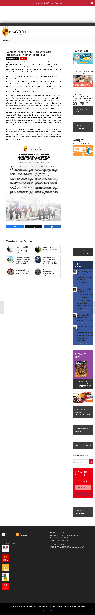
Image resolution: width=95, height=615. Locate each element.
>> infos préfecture (79, 512)
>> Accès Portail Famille (82, 430)
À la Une (23, 58)
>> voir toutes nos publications (83, 384)
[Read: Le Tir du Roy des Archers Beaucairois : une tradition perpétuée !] (75, 272)
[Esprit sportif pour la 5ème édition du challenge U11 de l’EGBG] (2, 307)
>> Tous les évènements (86, 252)
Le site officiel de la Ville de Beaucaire (48, 3)
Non (51, 610)
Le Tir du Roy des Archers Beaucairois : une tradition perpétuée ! (84, 277)
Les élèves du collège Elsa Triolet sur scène (84, 318)
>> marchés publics (83, 445)
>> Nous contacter (79, 127)
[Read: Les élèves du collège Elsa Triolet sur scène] (75, 315)
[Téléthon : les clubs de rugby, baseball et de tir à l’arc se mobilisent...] (93, 307)
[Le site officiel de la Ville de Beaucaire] (14, 31)
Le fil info (6, 40)
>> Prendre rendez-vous (82, 110)
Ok (43, 610)
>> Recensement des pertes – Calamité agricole (82, 412)
